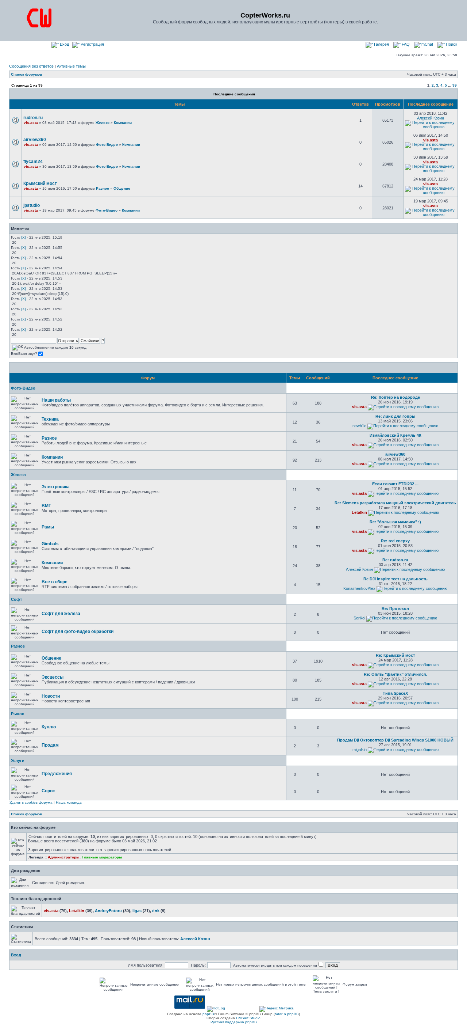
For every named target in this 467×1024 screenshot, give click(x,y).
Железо (102, 123)
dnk (155, 911)
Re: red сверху (395, 541)
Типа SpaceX (395, 693)
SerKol (359, 618)
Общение (121, 188)
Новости (51, 696)
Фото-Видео (107, 145)
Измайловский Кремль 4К (395, 435)
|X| (23, 237)
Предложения (57, 773)
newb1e (359, 426)
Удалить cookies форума (31, 802)
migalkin (359, 749)
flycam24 (33, 161)
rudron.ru (33, 117)
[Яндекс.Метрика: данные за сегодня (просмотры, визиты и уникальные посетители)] (276, 1009)
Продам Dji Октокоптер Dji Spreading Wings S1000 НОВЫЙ (395, 740)
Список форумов (26, 74)
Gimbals (50, 543)
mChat (427, 44)
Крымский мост (40, 183)
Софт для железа (61, 613)
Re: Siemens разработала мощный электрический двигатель (395, 503)
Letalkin (359, 512)
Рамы (48, 527)
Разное (102, 188)
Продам (50, 745)
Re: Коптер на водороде (395, 397)
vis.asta (31, 123)
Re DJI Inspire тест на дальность (395, 579)
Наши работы (56, 400)
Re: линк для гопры (395, 416)
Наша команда (69, 802)
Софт (16, 599)
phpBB (208, 1014)
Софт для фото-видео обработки (77, 631)
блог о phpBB (287, 1014)
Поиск (451, 44)
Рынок (17, 714)
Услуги (17, 760)
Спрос (48, 790)
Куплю (49, 726)
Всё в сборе (54, 581)
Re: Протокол (395, 608)
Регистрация (92, 44)
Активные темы (71, 66)
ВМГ (46, 505)
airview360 (34, 139)
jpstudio (31, 205)
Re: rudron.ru (395, 560)
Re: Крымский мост (395, 655)
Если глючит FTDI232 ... (395, 484)
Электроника (56, 486)
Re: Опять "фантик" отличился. (395, 674)
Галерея (381, 44)
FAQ (405, 44)
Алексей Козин (430, 118)
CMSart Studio (248, 1018)
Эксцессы (52, 677)
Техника (50, 419)
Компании (123, 123)
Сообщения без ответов (31, 66)
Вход (64, 44)
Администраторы (64, 857)
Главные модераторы (102, 857)
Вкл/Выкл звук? (24, 354)
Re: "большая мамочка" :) (395, 522)
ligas (137, 911)
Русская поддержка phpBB (234, 1022)
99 (454, 85)
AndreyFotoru (108, 911)
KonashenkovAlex (359, 588)
